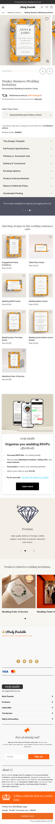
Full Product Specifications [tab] (16, 148)
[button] (43, 71)
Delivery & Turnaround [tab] (14, 163)
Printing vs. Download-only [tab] (16, 156)
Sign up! (39, 757)
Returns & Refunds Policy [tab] (15, 186)
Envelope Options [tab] (12, 171)
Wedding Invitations (14, 12)
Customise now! (27, 816)
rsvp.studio (12, 686)
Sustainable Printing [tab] (13, 193)
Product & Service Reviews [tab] (16, 178)
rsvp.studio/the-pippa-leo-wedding (34, 477)
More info (38, 99)
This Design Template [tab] (14, 141)
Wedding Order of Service (15, 611)
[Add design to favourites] (47, 19)
